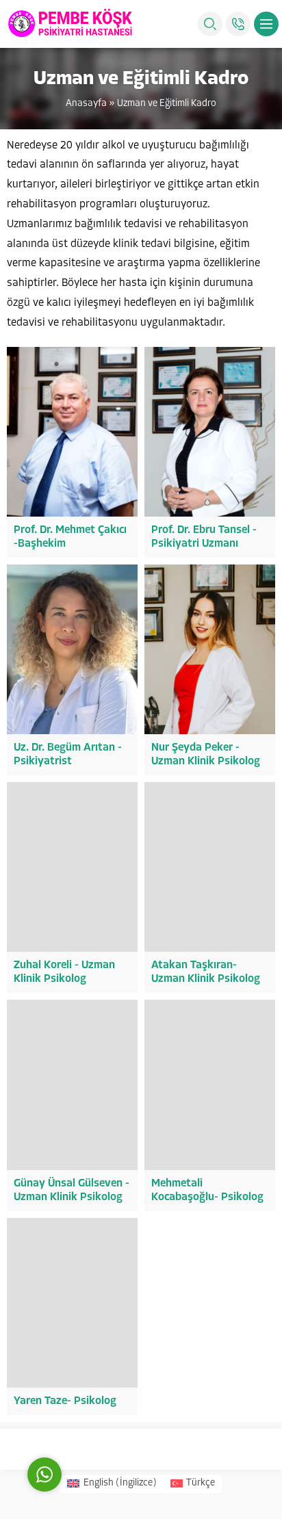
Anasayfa (86, 104)
